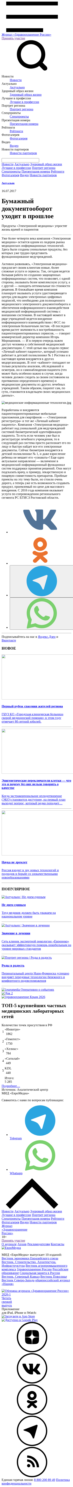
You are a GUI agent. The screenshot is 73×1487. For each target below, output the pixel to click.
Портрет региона (21, 109)
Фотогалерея (18, 138)
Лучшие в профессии (24, 102)
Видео (14, 145)
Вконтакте (9, 640)
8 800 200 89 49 (44, 1480)
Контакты (57, 1244)
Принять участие (13, 38)
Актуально (17, 87)
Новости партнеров (23, 153)
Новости (16, 80)
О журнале (9, 1244)
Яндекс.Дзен (47, 636)
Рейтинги (16, 131)
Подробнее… (11, 1086)
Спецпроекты (19, 116)
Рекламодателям (38, 1244)
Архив (22, 1244)
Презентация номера (24, 124)
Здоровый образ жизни (26, 94)
